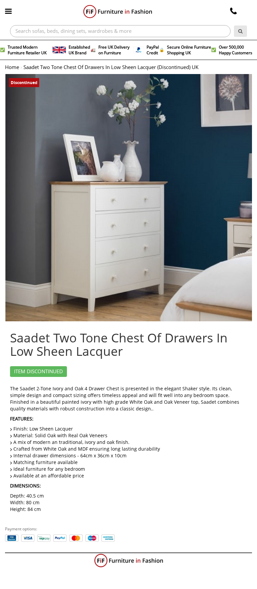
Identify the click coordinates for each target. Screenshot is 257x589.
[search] (240, 31)
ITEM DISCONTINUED (38, 372)
